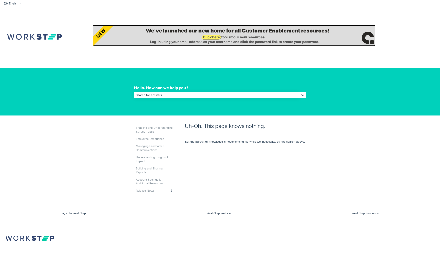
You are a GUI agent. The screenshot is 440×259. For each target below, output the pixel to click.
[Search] (302, 95)
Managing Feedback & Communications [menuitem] (150, 148)
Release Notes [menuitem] (145, 190)
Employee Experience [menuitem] (150, 139)
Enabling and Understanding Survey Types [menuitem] (154, 129)
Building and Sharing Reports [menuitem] (149, 170)
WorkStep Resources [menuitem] (366, 213)
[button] (171, 190)
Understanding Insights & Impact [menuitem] (152, 159)
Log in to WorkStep (419, 37)
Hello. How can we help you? (161, 87)
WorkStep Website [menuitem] (219, 213)
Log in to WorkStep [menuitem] (73, 213)
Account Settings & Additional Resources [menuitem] (149, 181)
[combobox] (216, 95)
